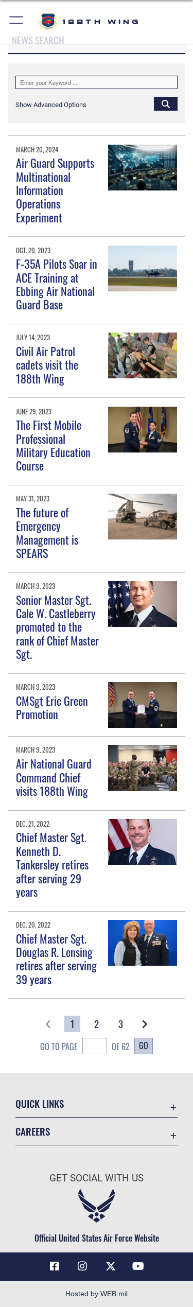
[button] (16, 22)
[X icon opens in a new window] (110, 1266)
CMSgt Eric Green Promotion (52, 707)
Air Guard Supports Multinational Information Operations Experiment (55, 189)
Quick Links (39, 1103)
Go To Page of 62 (85, 1046)
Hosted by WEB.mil (96, 1293)
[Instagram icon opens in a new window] (82, 1266)
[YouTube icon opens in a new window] (138, 1266)
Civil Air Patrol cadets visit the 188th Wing (47, 365)
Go (143, 1045)
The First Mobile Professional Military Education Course (53, 445)
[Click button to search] (166, 103)
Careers (32, 1131)
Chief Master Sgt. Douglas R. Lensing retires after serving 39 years (56, 958)
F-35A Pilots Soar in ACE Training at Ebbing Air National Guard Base (56, 283)
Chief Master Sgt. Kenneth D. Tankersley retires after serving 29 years (52, 864)
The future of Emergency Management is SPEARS (47, 532)
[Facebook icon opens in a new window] (54, 1266)
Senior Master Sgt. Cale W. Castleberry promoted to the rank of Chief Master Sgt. (57, 627)
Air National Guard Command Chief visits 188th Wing (54, 777)
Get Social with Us (96, 1178)
